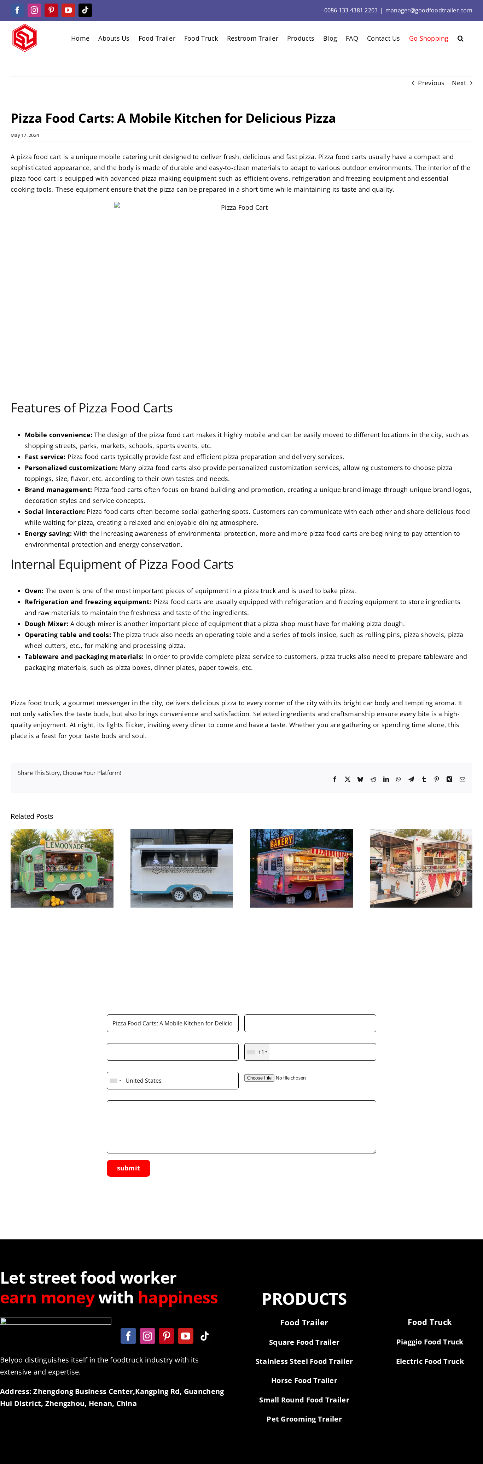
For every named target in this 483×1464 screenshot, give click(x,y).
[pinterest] (166, 1336)
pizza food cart (39, 156)
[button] (461, 37)
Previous (431, 83)
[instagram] (147, 1336)
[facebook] (128, 1336)
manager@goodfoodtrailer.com (428, 10)
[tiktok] (205, 1336)
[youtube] (185, 1336)
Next (459, 83)
